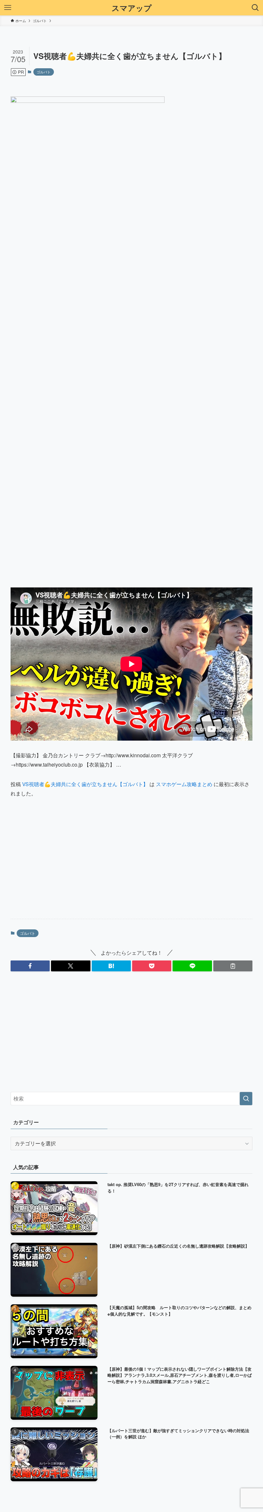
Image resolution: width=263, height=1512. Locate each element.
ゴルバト (44, 71)
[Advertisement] (131, 864)
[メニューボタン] (7, 7)
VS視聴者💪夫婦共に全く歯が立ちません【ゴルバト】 (85, 784)
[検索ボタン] (255, 7)
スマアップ (132, 8)
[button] (30, 965)
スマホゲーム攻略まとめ (184, 784)
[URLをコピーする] (232, 965)
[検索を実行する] (246, 1098)
